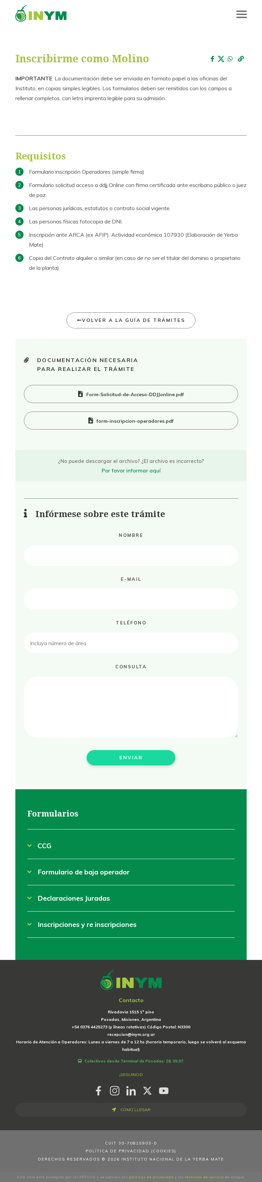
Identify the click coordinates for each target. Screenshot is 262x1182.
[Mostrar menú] (241, 14)
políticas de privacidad (151, 1177)
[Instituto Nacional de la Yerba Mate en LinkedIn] (131, 1089)
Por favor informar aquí (131, 470)
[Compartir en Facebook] (212, 59)
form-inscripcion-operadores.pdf (135, 421)
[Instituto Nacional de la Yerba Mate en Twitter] (147, 1089)
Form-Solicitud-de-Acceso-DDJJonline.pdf (135, 394)
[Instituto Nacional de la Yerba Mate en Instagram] (114, 1089)
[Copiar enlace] (241, 59)
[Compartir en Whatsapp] (230, 59)
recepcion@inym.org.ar (131, 1034)
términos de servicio (204, 1177)
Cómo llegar (134, 1109)
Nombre (131, 535)
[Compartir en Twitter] (221, 59)
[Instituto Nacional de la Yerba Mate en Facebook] (98, 1089)
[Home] (41, 13)
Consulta (131, 666)
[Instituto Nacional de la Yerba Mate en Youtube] (164, 1089)
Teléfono (131, 622)
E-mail (131, 579)
